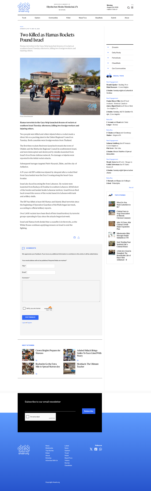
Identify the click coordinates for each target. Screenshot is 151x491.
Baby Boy (109, 130)
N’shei (68, 18)
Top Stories (50, 451)
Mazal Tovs (83, 18)
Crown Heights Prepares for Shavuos (48, 352)
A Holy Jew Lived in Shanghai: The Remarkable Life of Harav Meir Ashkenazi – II (124, 255)
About (127, 18)
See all (131, 188)
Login (23, 323)
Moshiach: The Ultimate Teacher (88, 365)
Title (24, 266)
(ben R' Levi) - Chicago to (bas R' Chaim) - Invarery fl (119, 164)
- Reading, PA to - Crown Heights (117, 86)
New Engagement (112, 82)
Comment (26, 278)
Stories (67, 463)
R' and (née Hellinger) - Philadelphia (118, 182)
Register (29, 323)
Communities (53, 18)
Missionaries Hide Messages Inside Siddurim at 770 (123, 235)
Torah (24, 18)
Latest (67, 446)
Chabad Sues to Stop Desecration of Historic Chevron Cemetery (124, 214)
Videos (67, 461)
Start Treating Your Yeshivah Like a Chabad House (124, 244)
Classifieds (99, 18)
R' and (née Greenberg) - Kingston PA (118, 134)
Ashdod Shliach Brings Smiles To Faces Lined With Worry (89, 353)
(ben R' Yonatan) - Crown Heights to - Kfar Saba (118, 145)
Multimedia (49, 448)
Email (24, 272)
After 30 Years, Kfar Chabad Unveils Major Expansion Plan (124, 225)
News (21, 26)
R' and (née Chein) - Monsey (117, 123)
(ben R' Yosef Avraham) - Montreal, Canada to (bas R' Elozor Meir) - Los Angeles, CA (119, 105)
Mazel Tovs (68, 458)
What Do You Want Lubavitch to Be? (124, 204)
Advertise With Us (52, 461)
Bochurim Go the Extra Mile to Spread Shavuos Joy (48, 365)
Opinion (37, 18)
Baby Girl (109, 120)
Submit (113, 18)
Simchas (48, 458)
